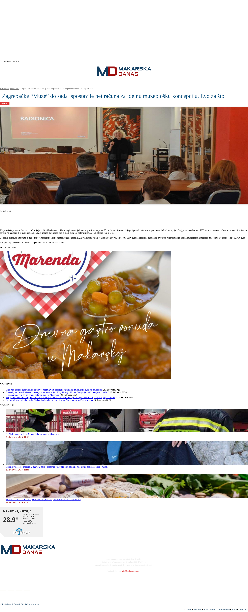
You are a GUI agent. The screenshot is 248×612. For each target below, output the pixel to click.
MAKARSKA (14, 88)
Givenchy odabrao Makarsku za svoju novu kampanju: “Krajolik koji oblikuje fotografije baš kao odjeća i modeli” (57, 392)
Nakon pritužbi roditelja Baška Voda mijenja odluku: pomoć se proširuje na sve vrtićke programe (49, 400)
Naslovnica (4, 88)
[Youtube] (240, 61)
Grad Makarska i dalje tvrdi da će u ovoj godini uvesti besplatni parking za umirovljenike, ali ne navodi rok (54, 390)
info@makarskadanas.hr (131, 571)
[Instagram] (234, 61)
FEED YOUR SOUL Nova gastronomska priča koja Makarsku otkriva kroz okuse (43, 499)
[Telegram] (66, 218)
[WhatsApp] (46, 218)
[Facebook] (230, 61)
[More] (77, 218)
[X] (35, 218)
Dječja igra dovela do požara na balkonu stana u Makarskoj (33, 395)
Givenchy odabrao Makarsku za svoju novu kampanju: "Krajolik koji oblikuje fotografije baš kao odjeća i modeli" (57, 467)
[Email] (56, 218)
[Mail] (237, 61)
